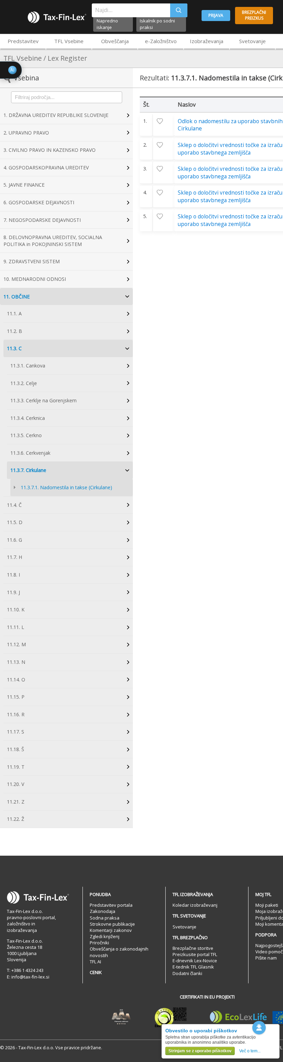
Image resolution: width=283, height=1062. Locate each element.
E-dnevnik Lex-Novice (195, 960)
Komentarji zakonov (111, 930)
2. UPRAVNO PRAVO (26, 132)
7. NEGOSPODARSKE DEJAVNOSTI (42, 220)
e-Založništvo (161, 41)
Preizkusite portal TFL (195, 954)
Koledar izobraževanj (195, 905)
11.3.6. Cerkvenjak (30, 453)
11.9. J (13, 592)
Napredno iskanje (107, 24)
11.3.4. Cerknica (27, 418)
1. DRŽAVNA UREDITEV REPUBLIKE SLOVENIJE (55, 115)
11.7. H (14, 557)
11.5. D (14, 522)
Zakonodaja (102, 911)
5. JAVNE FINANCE (24, 184)
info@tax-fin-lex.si (30, 977)
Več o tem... (250, 1051)
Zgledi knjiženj (104, 936)
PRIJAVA (215, 15)
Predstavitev (23, 41)
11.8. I (13, 574)
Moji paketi (266, 905)
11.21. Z (16, 801)
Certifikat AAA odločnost (121, 1017)
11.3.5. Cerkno (26, 435)
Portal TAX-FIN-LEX (57, 17)
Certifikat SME (170, 1017)
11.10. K (16, 609)
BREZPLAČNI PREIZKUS (254, 15)
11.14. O (16, 679)
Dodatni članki (187, 973)
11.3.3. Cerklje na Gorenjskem (43, 400)
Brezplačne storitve (193, 948)
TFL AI (95, 961)
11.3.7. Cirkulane (28, 470)
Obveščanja (115, 41)
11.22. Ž (15, 819)
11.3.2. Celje (23, 383)
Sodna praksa (104, 918)
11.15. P (16, 697)
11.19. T (16, 767)
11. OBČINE (16, 296)
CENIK (96, 972)
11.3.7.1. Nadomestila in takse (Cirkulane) (66, 487)
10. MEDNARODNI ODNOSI (34, 279)
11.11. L (15, 627)
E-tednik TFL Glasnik (193, 967)
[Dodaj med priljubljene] (163, 121)
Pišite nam (266, 958)
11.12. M (16, 644)
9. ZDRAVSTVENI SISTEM (31, 261)
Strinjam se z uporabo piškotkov (200, 1051)
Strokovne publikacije (112, 924)
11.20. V (15, 784)
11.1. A (14, 313)
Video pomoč (269, 951)
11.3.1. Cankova (27, 365)
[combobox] (131, 10)
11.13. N (16, 662)
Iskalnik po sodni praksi (157, 24)
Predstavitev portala (111, 905)
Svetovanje (252, 41)
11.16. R (16, 714)
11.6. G (14, 540)
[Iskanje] (178, 10)
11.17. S (15, 731)
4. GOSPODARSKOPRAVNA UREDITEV (46, 167)
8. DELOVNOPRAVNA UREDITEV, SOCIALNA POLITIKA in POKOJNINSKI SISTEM (52, 240)
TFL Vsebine (69, 41)
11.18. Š (15, 749)
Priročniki (99, 943)
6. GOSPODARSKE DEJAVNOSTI (38, 202)
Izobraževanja (206, 41)
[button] (259, 1027)
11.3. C (14, 348)
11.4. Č (14, 505)
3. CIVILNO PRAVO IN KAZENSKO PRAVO (49, 150)
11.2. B (14, 331)
